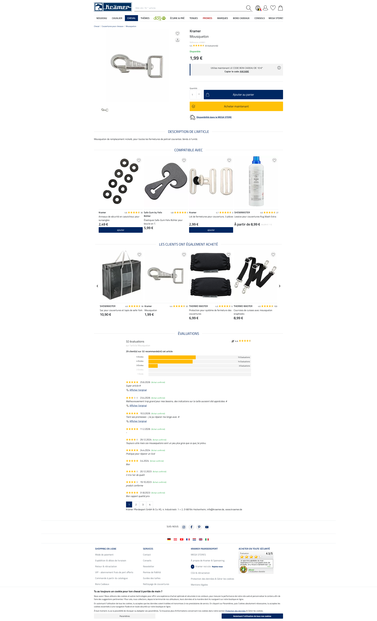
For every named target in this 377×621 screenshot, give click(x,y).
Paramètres (125, 616)
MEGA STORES (276, 18)
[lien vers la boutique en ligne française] (188, 539)
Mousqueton (131, 26)
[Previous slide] (96, 65)
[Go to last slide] (97, 286)
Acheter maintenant (236, 106)
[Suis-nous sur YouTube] (207, 527)
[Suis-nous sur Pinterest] (199, 527)
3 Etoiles (139, 365)
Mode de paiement (104, 554)
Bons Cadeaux (102, 584)
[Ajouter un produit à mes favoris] (177, 33)
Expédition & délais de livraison (110, 560)
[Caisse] (280, 7)
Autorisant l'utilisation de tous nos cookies (252, 616)
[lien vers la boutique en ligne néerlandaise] (195, 539)
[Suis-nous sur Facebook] (191, 527)
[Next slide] (179, 65)
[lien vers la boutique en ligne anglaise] (201, 539)
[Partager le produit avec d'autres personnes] (177, 40)
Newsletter (148, 566)
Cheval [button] (131, 18)
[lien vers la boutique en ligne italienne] (207, 539)
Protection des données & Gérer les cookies (212, 578)
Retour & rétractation (106, 566)
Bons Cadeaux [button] (241, 18)
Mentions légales (199, 584)
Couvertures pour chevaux (112, 26)
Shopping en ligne (105, 548)
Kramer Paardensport (204, 548)
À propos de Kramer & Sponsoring (207, 560)
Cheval (96, 26)
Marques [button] (222, 18)
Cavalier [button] (117, 18)
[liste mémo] (273, 7)
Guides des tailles (151, 578)
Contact (147, 554)
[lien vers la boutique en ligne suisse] (182, 539)
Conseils (147, 560)
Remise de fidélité (152, 572)
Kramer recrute (207, 566)
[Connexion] (265, 7)
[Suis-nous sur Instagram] (184, 527)
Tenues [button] (194, 18)
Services (148, 548)
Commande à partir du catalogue (111, 578)
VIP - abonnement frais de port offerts (114, 572)
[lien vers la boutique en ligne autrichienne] (176, 539)
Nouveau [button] (101, 18)
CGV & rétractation (200, 573)
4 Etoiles (139, 361)
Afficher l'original (138, 390)
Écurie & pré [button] (177, 18)
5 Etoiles (139, 356)
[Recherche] (249, 8)
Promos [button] (207, 18)
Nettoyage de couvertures (156, 584)
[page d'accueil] (113, 6)
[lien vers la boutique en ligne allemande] (169, 539)
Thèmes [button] (145, 18)
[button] (159, 18)
